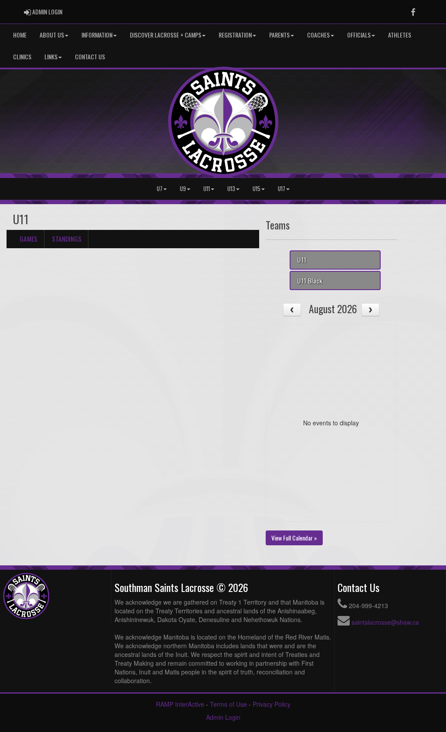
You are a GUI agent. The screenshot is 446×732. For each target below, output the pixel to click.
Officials (359, 34)
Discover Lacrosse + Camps (165, 34)
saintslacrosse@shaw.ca (385, 622)
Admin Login (223, 717)
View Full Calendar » (294, 537)
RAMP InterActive (180, 704)
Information (96, 34)
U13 (231, 189)
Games (28, 238)
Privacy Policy (272, 704)
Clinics (22, 56)
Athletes (399, 34)
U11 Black (309, 280)
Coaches (318, 34)
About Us (52, 34)
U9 (183, 189)
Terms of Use (228, 704)
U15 (256, 189)
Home (20, 34)
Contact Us (90, 56)
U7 (159, 189)
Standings (66, 238)
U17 (281, 189)
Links (50, 56)
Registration (235, 34)
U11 (206, 189)
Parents (279, 34)
